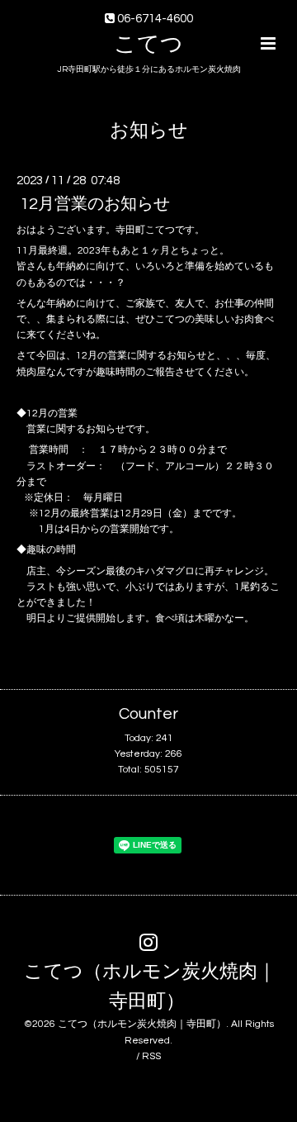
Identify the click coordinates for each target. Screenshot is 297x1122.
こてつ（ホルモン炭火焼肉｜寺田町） (150, 986)
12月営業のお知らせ (95, 204)
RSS (151, 1056)
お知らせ (149, 130)
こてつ (148, 44)
